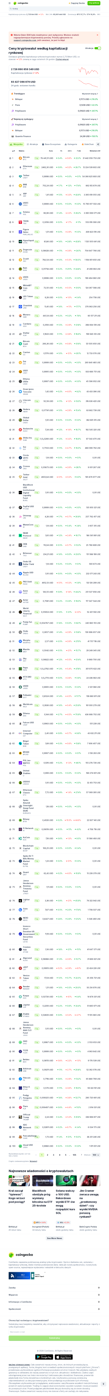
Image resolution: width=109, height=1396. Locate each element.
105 (74, 1155)
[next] (81, 1155)
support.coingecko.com (25, 40)
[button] (54, 1238)
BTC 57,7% (81, 14)
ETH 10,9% (91, 14)
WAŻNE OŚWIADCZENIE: (19, 1365)
